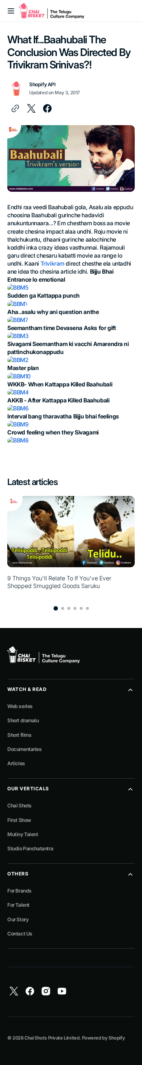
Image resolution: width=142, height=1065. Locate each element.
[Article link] (71, 546)
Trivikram (52, 263)
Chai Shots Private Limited (51, 1038)
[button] (11, 11)
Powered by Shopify (103, 1038)
